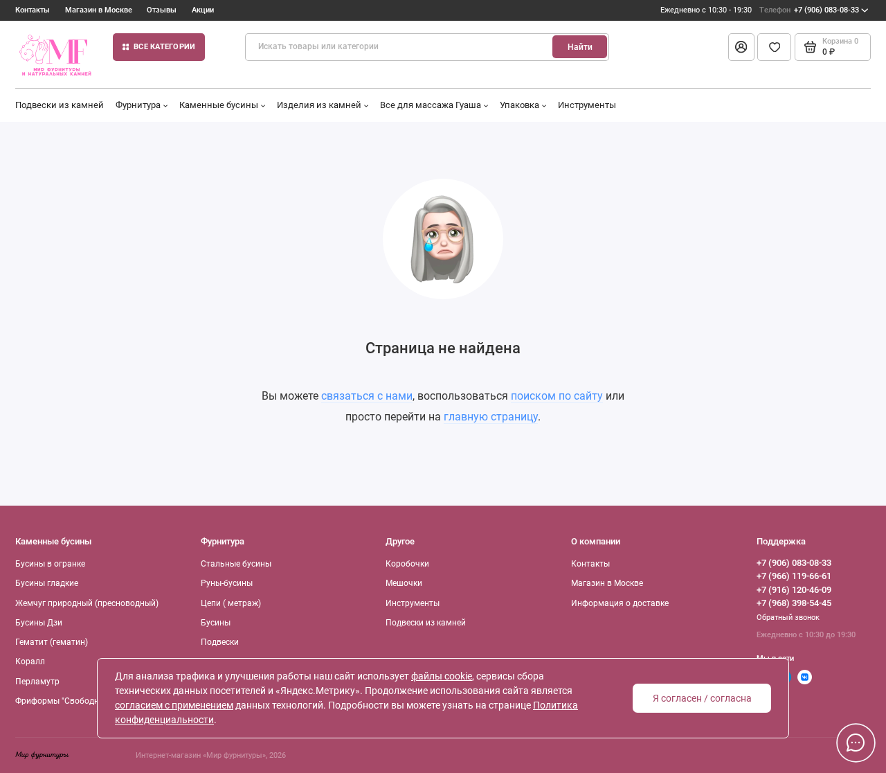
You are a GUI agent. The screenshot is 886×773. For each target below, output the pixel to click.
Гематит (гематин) (51, 642)
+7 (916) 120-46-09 (794, 590)
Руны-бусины (227, 583)
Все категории (164, 46)
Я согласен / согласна (702, 698)
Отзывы (162, 10)
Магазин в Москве (98, 10)
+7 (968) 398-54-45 (794, 603)
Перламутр (37, 681)
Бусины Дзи (38, 623)
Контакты (32, 10)
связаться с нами (367, 395)
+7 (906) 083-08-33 (809, 10)
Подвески (220, 642)
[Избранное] (774, 47)
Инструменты (587, 105)
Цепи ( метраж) (231, 603)
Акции (203, 10)
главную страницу (491, 416)
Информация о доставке (620, 603)
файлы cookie (441, 676)
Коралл (30, 661)
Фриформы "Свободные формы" (79, 701)
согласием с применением (174, 705)
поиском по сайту (557, 395)
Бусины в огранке (50, 564)
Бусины (215, 623)
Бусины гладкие (46, 583)
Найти (580, 47)
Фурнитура (138, 105)
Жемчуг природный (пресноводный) (87, 603)
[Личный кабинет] (741, 47)
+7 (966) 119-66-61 (794, 576)
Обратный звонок (788, 617)
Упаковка (519, 105)
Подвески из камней (59, 105)
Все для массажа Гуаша (430, 105)
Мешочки (404, 583)
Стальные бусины (236, 564)
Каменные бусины (218, 105)
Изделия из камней (319, 105)
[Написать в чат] (856, 743)
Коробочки (407, 564)
